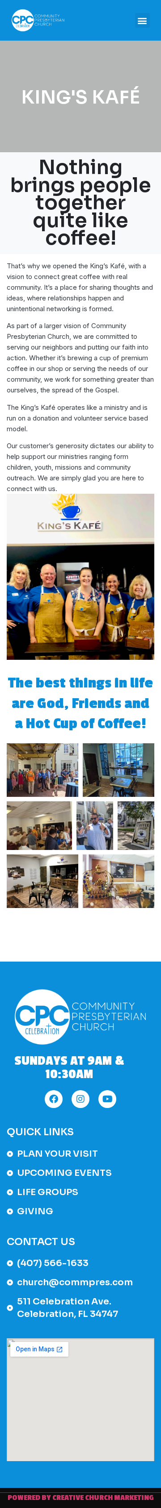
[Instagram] (80, 1099)
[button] (142, 20)
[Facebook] (54, 1099)
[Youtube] (107, 1099)
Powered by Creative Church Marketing (81, 1497)
